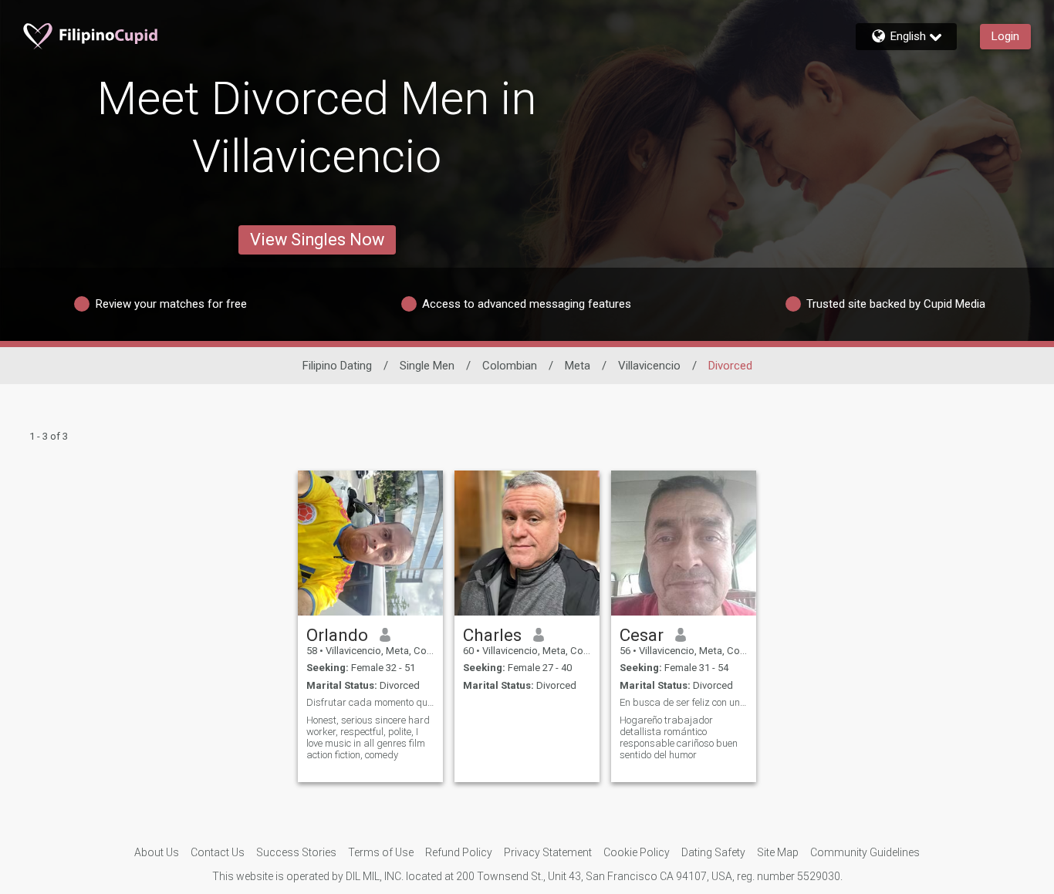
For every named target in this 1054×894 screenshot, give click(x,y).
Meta (577, 366)
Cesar (642, 635)
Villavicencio (649, 366)
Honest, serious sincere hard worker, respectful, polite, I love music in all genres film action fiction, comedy (368, 737)
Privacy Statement (548, 852)
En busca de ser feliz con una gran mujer (684, 702)
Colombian (509, 366)
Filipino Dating (337, 366)
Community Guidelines (865, 852)
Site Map (778, 852)
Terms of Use (381, 852)
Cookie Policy (636, 852)
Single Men (427, 366)
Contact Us (218, 852)
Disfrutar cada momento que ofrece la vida (370, 702)
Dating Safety (713, 852)
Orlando (337, 635)
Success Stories (296, 852)
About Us (156, 852)
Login (1005, 36)
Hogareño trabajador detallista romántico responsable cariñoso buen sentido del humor (679, 737)
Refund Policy (458, 852)
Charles (492, 635)
